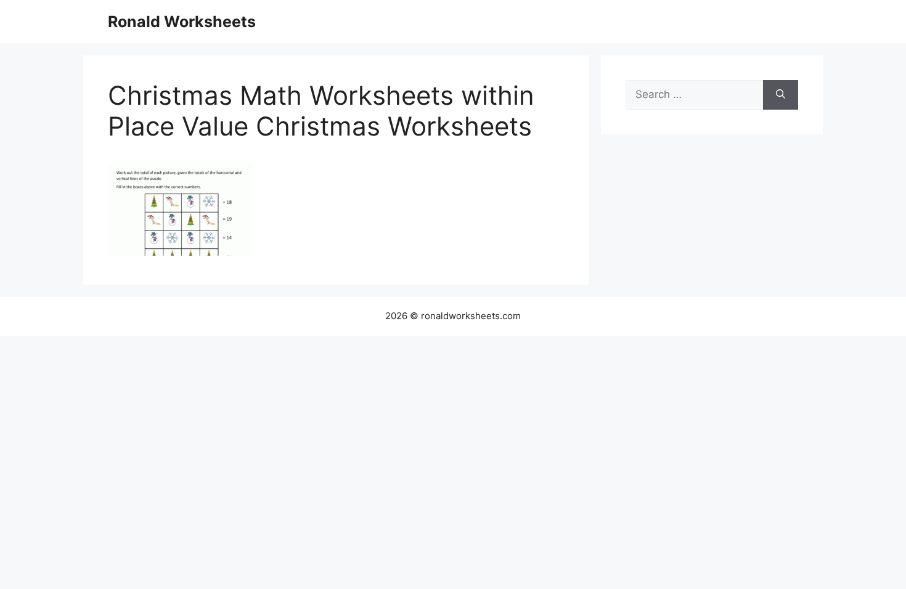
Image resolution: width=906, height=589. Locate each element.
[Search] (780, 95)
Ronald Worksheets (182, 21)
